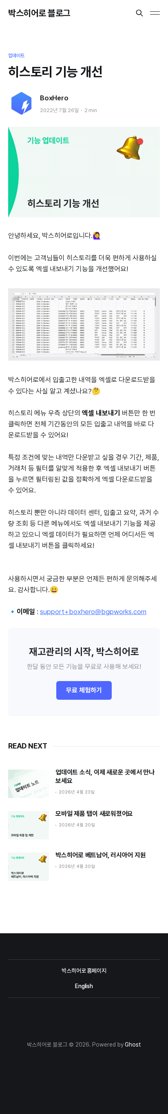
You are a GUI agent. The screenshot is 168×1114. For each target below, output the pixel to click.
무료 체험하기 (84, 690)
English (84, 986)
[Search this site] (139, 13)
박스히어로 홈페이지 (84, 970)
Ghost (133, 1044)
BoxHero (54, 98)
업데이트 (16, 55)
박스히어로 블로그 (39, 13)
